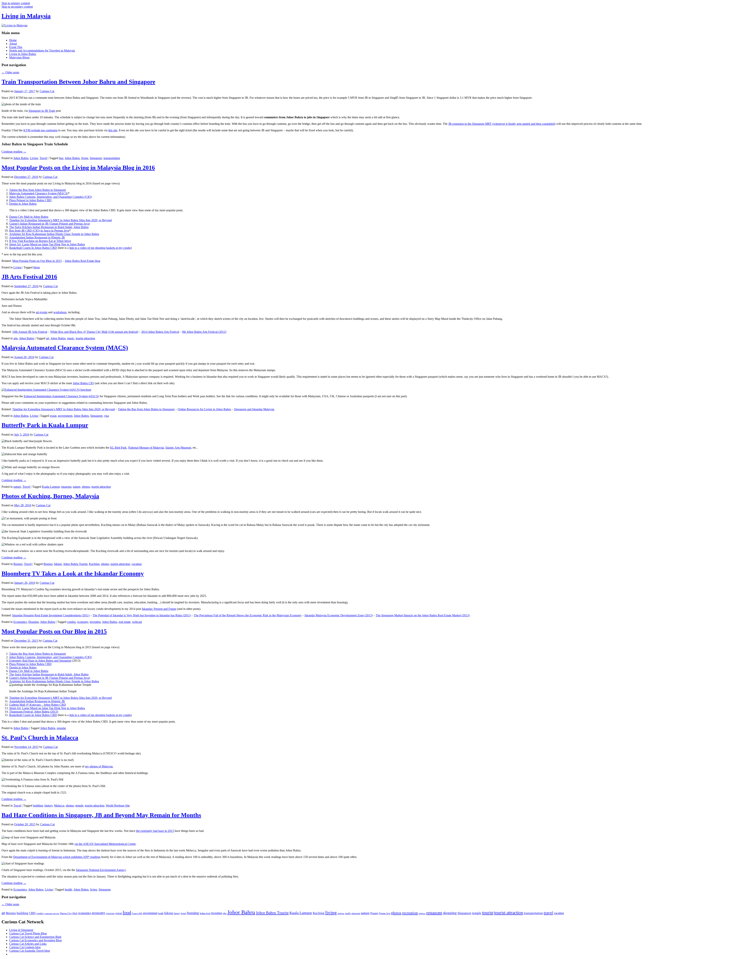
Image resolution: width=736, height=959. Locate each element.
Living (34, 158)
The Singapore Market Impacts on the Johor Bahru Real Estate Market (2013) (423, 615)
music (70, 338)
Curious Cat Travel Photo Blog (28, 933)
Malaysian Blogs (19, 57)
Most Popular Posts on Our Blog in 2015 (37, 260)
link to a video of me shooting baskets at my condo (100, 247)
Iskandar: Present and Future (159, 608)
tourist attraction (85, 338)
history (48, 805)
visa (106, 415)
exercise (110, 913)
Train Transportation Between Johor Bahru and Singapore (78, 81)
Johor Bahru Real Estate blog (82, 260)
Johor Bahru (20, 158)
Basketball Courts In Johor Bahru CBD (33, 247)
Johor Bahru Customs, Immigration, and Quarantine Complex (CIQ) (50, 196)
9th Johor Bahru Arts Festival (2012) (204, 331)
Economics (20, 621)
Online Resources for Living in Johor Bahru (204, 409)
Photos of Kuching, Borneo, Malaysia (50, 496)
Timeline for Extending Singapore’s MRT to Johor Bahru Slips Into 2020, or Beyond (60, 220)
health (68, 889)
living (84, 158)
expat (53, 415)
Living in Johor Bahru (22, 54)
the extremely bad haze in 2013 (155, 830)
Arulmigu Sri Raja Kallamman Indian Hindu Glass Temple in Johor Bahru (54, 234)
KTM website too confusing (40, 130)
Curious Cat (47, 91)
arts (15, 338)
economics (84, 913)
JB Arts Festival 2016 (29, 276)
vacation (136, 564)
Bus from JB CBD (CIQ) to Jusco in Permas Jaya (39, 230)
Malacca (59, 805)
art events (41, 312)
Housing (33, 621)
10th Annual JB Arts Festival (29, 331)
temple (79, 805)
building (38, 805)
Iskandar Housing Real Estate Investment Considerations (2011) (51, 615)
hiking (58, 564)
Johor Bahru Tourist (75, 564)
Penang (374, 913)
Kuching (94, 564)
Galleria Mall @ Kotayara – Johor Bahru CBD (37, 704)
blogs (36, 267)
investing (95, 621)
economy (82, 621)
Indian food (205, 913)
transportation (112, 158)
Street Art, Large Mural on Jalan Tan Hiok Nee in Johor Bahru (47, 244)
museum (66, 486)
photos (86, 486)
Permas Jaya (384, 913)
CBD (32, 913)
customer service (51, 913)
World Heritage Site (118, 805)
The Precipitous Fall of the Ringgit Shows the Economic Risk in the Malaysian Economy (247, 615)
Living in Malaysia (26, 15)
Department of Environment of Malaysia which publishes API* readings (56, 857)
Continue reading (14, 151)
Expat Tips (15, 47)
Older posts (10, 72)
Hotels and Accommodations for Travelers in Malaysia (42, 50)
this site (112, 130)
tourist (487, 912)
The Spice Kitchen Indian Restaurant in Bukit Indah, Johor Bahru (49, 227)
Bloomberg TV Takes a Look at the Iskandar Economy (73, 573)
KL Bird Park (118, 447)
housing (193, 913)
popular (61, 728)
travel (548, 913)
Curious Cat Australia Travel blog (29, 950)
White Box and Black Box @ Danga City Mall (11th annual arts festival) (94, 331)
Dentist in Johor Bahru (23, 203)
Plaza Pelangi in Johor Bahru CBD (30, 200)
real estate (125, 621)
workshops (60, 312)
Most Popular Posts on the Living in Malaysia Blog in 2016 (78, 167)
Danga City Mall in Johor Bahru (28, 216)
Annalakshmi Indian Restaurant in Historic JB (37, 237)
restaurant (434, 912)
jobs (225, 913)
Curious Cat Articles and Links (28, 943)
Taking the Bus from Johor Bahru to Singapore (37, 190)
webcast (137, 621)
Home (13, 40)
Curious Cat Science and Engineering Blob (35, 936)
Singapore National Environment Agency (101, 870)
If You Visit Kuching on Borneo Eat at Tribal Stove (40, 241)
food (127, 912)
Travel (43, 158)
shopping (450, 913)
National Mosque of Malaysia (146, 447)
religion (422, 913)
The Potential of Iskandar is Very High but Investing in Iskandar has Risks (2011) (142, 615)
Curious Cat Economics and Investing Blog (35, 940)
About (13, 43)
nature (17, 486)
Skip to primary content (16, 3)
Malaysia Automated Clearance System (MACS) (38, 193)
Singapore (96, 158)
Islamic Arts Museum (178, 447)
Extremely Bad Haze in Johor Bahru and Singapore (40, 660)
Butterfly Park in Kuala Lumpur (45, 425)
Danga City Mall (68, 913)
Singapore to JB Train (42, 110)
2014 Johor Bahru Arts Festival (160, 331)
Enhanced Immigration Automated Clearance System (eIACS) (61, 396)
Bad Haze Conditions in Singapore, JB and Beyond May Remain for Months (101, 815)
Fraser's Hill (137, 913)
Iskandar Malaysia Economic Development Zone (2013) (339, 615)
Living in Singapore (21, 930)
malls (348, 913)
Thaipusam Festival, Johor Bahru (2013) (33, 711)
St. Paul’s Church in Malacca (40, 737)
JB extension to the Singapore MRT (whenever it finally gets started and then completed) (501, 123)
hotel (183, 913)
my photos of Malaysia (99, 766)
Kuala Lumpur (51, 486)
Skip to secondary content (17, 6)
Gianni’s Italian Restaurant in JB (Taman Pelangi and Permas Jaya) (49, 223)
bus (61, 158)
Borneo (17, 564)
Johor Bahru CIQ (83, 383)
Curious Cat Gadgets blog (25, 947)
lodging (341, 913)
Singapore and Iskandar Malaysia (254, 409)
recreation (410, 913)
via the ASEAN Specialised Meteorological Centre (105, 843)
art (47, 338)
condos (71, 621)
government (65, 415)
